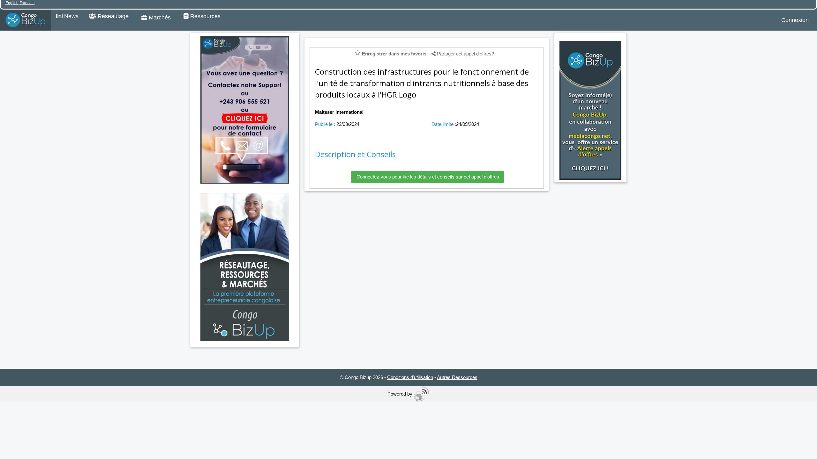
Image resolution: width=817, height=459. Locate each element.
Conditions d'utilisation (410, 377)
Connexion (795, 20)
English (12, 3)
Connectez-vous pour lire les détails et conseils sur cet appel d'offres (427, 176)
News (71, 16)
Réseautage (112, 16)
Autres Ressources (457, 377)
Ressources (205, 16)
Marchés (159, 17)
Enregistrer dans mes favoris (394, 53)
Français (26, 3)
